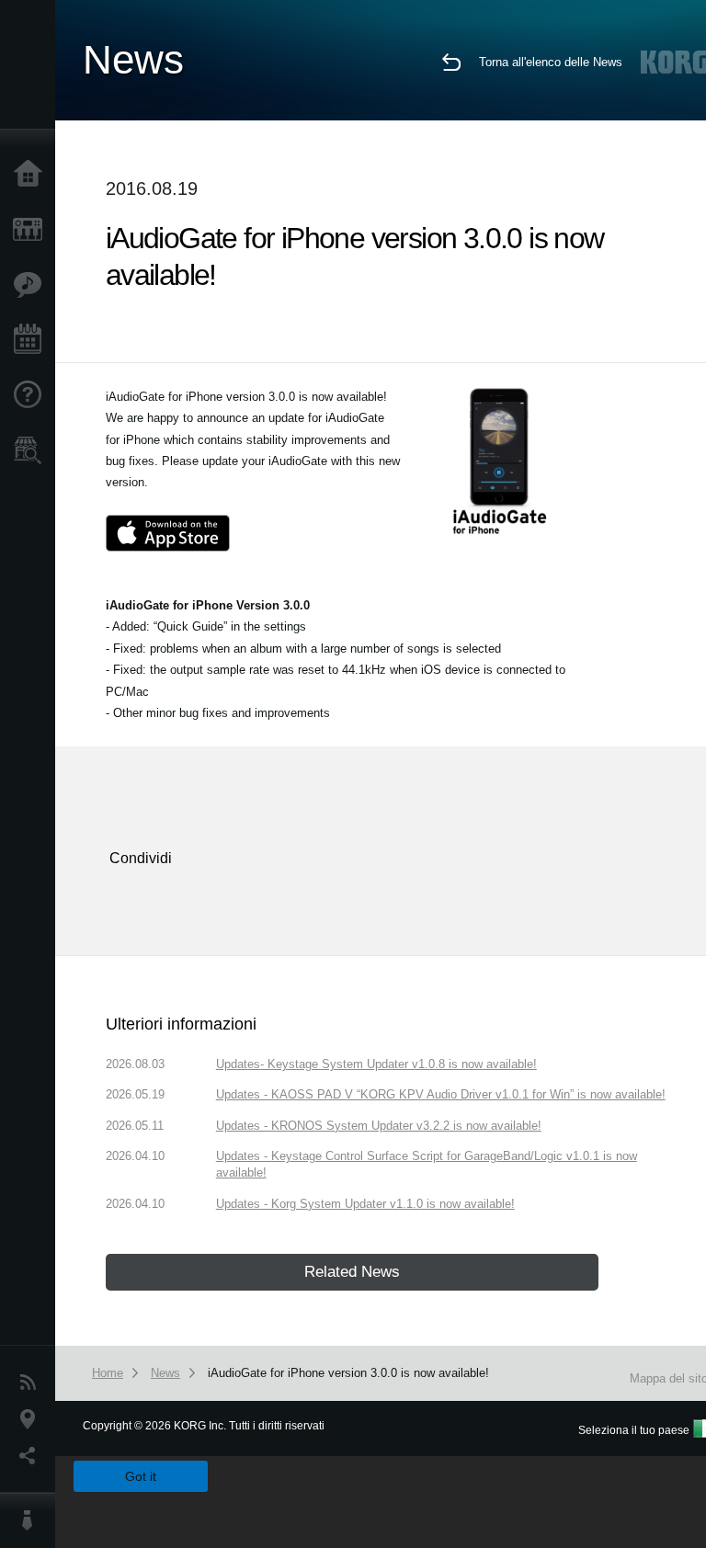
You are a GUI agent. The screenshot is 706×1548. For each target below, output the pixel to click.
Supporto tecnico (32, 395)
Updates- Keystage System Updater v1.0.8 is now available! (376, 1064)
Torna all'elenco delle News (550, 62)
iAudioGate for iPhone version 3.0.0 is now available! (348, 1373)
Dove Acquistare (32, 450)
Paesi (32, 1419)
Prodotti (32, 229)
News (32, 1382)
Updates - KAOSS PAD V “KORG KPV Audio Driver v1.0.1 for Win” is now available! (441, 1094)
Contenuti (32, 285)
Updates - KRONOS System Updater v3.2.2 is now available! (378, 1126)
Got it (140, 1476)
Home (32, 174)
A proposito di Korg (32, 1520)
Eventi (32, 340)
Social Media (32, 1456)
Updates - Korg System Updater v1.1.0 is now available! (365, 1204)
